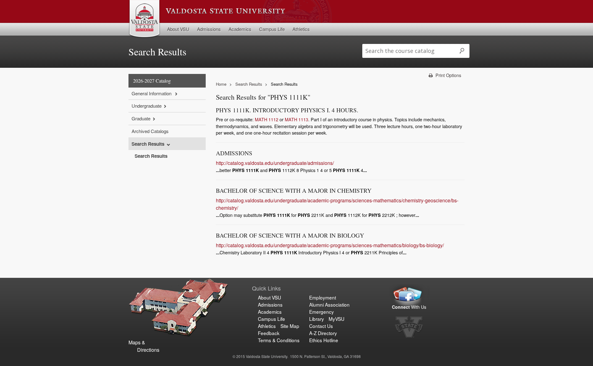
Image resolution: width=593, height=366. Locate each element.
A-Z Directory (323, 332)
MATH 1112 (266, 119)
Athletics (301, 29)
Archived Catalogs (150, 131)
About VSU (178, 29)
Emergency (321, 311)
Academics (240, 29)
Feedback (269, 332)
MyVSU (336, 318)
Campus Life (272, 29)
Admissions (209, 29)
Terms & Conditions (279, 340)
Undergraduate (147, 105)
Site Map (289, 325)
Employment (322, 297)
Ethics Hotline (323, 340)
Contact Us (321, 325)
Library (316, 318)
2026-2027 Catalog (152, 80)
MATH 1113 (296, 119)
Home (221, 84)
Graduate (141, 118)
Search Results (148, 143)
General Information (152, 93)
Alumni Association (329, 304)
